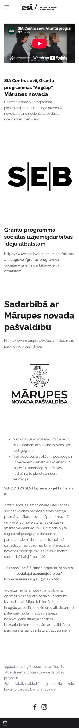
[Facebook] (35, 707)
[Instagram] (44, 707)
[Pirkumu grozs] (5, 723)
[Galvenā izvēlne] (7, 7)
